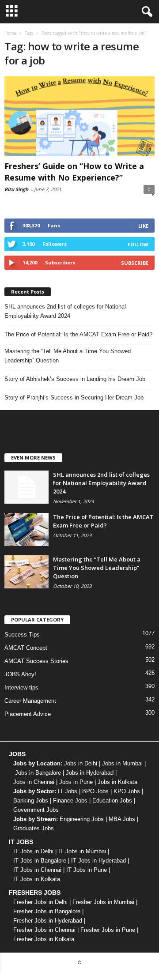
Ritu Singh (16, 189)
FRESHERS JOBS (35, 892)
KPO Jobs (127, 791)
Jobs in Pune (76, 782)
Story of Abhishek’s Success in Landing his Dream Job (74, 379)
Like (143, 225)
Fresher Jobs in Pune (107, 930)
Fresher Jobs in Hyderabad (47, 920)
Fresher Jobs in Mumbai (103, 902)
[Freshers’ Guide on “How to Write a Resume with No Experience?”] (79, 116)
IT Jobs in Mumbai (82, 851)
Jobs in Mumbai (122, 763)
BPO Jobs (95, 791)
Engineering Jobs (82, 819)
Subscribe (134, 263)
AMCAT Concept (25, 647)
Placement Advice (27, 714)
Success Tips (22, 634)
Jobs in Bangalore (38, 772)
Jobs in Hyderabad (90, 772)
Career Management (30, 700)
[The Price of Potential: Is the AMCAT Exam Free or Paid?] (26, 529)
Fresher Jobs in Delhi (40, 902)
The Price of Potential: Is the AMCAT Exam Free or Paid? (78, 334)
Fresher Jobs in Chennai (44, 930)
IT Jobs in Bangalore (39, 860)
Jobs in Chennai (33, 782)
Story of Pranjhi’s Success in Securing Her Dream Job (74, 397)
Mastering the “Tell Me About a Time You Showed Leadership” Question (67, 356)
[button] (145, 12)
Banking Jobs (30, 800)
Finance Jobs (70, 800)
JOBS (17, 753)
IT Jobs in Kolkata (36, 879)
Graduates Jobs (33, 828)
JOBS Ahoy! (20, 674)
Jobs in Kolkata (117, 782)
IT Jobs (67, 791)
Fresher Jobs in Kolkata (43, 939)
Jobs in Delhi (80, 763)
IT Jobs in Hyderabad (98, 860)
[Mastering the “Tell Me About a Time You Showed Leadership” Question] (26, 571)
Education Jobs (112, 800)
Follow (138, 244)
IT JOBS (21, 841)
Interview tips (21, 687)
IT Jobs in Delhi (33, 851)
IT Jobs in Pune (86, 870)
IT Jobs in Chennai (37, 870)
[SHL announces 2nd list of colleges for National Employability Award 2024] (26, 487)
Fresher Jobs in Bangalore (46, 911)
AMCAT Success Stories (36, 661)
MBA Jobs (122, 819)
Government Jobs (36, 809)
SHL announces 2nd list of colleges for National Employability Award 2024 (65, 311)
